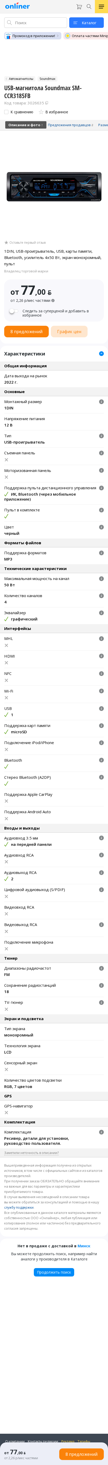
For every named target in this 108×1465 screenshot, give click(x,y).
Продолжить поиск (54, 1272)
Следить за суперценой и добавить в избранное (56, 313)
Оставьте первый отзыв (27, 243)
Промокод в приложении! (34, 35)
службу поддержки (19, 1207)
